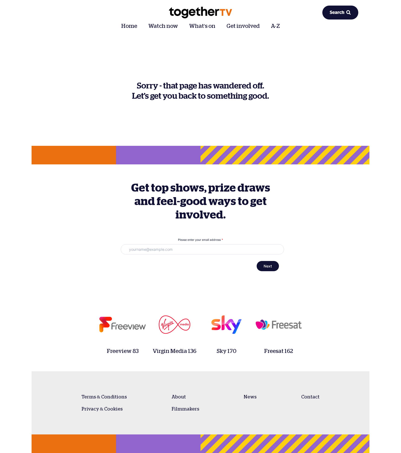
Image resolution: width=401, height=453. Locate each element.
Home (129, 26)
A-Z (275, 26)
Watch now (163, 26)
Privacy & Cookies (102, 409)
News (250, 396)
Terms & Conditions (104, 396)
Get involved (243, 26)
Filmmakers (185, 409)
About (178, 396)
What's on (202, 26)
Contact (310, 396)
